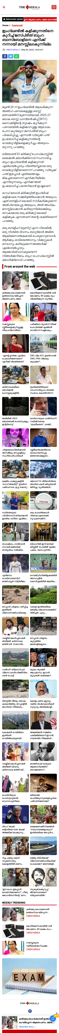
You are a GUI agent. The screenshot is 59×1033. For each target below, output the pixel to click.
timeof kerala (12, 50)
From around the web (19, 266)
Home (5, 25)
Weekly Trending (13, 902)
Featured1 (17, 25)
